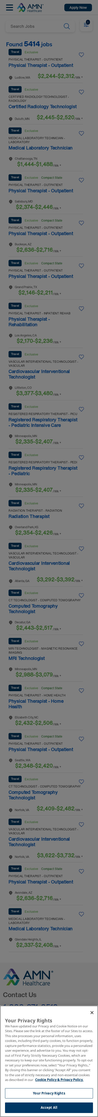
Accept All (49, 1107)
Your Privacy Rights (49, 1093)
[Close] (91, 1012)
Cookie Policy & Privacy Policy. (59, 1079)
